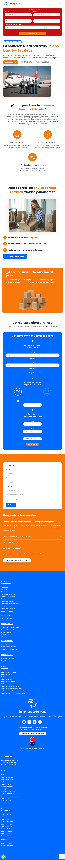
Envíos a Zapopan (6, 826)
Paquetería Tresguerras (8, 661)
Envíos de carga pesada (9, 672)
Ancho (33, 436)
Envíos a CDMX (5, 817)
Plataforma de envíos (8, 594)
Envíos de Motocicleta (8, 681)
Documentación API (7, 630)
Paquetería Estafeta (7, 658)
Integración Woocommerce (10, 603)
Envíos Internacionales (8, 794)
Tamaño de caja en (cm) (13, 24)
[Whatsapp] (3, 856)
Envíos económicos (7, 779)
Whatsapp (9, 486)
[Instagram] (29, 722)
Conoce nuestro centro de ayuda (17, 560)
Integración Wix (6, 606)
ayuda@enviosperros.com (11, 760)
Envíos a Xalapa (6, 833)
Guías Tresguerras (7, 845)
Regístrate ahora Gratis (15, 256)
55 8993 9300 (12, 762)
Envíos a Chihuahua (7, 822)
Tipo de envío (9, 18)
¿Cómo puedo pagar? (12, 548)
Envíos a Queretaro (7, 836)
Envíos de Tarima (6, 679)
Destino (35, 12)
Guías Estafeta (6, 843)
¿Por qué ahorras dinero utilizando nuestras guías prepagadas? (29, 522)
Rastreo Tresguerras (7, 618)
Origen (7, 12)
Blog (2, 599)
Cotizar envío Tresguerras (9, 649)
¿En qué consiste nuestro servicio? (17, 536)
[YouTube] (24, 722)
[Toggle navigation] (60, 4)
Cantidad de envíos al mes (14, 495)
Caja (18, 398)
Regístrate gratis (10, 62)
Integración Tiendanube (8, 608)
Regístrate (4, 587)
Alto (32, 421)
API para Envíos (6, 632)
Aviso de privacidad (41, 727)
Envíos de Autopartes (8, 684)
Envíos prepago (6, 801)
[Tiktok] (40, 722)
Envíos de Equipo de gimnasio (10, 686)
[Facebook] (35, 722)
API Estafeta (5, 634)
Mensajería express (7, 789)
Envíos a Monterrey (7, 829)
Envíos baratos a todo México (10, 796)
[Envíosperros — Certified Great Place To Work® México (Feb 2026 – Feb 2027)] (32, 741)
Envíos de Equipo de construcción (11, 688)
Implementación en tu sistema (11, 627)
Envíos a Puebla (6, 819)
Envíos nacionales (6, 782)
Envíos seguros (6, 784)
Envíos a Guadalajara (7, 824)
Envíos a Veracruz (6, 831)
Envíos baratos (6, 775)
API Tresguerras (6, 637)
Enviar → (11, 505)
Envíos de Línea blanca (8, 677)
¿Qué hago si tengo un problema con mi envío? (22, 554)
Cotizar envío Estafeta (8, 647)
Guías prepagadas (7, 786)
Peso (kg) (36, 18)
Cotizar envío (32, 33)
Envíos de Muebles (7, 674)
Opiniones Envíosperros (8, 596)
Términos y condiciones (26, 727)
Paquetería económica (8, 791)
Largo (32, 428)
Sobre (47, 398)
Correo (8, 478)
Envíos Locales (5, 798)
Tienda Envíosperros (7, 592)
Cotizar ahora (32, 444)
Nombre (8, 469)
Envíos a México (6, 815)
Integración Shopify (7, 601)
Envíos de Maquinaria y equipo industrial (13, 693)
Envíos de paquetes (7, 777)
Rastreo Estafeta (6, 616)
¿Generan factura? (11, 542)
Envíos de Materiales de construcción (13, 691)
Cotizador (4, 589)
